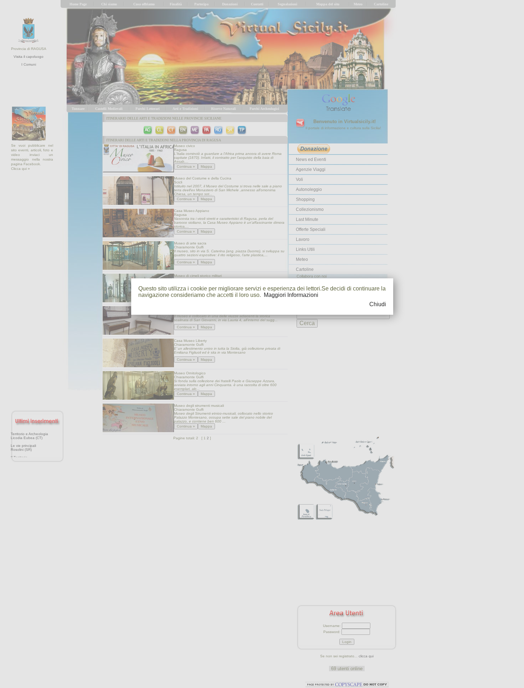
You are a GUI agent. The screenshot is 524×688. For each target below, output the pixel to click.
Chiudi (377, 304)
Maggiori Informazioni (291, 295)
